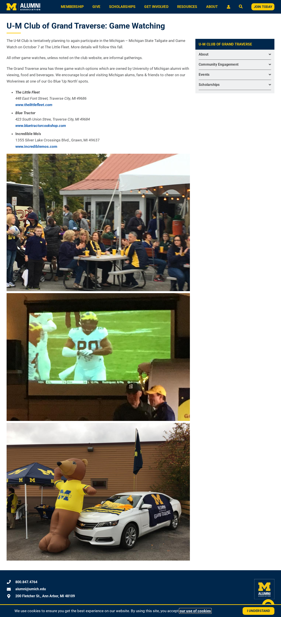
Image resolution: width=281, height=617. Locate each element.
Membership (72, 7)
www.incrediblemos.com (36, 146)
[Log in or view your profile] (228, 6)
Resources (187, 7)
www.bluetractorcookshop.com (40, 125)
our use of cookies (195, 611)
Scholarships (122, 7)
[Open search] (240, 7)
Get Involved (156, 7)
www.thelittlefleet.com (33, 105)
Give (96, 7)
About (212, 7)
